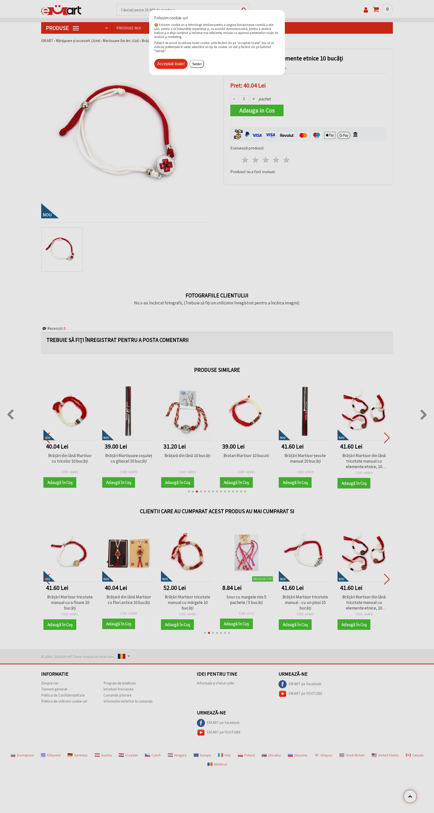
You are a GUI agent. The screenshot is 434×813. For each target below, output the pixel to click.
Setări (196, 64)
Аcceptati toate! (171, 64)
